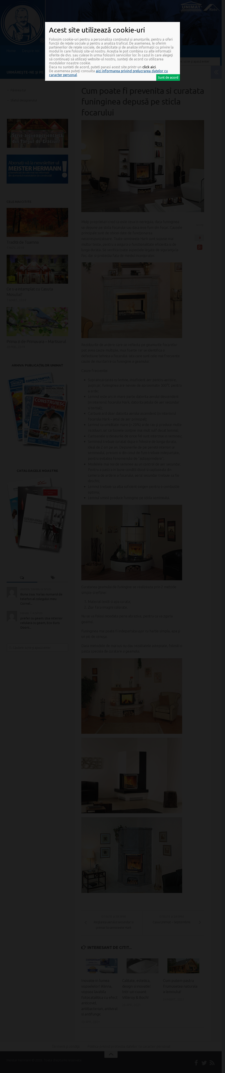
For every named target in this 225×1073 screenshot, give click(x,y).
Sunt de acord (168, 77)
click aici (149, 67)
